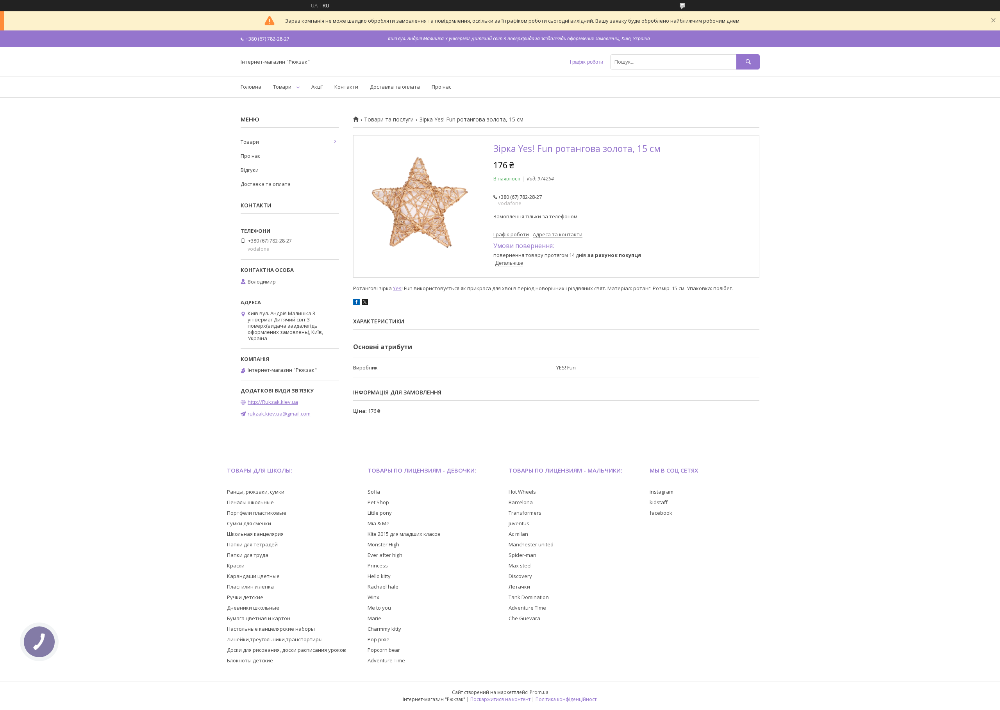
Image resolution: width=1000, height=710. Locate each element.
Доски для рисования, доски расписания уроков (286, 649)
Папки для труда (247, 554)
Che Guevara (524, 618)
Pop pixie (378, 639)
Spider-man (522, 554)
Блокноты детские (250, 660)
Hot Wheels (522, 491)
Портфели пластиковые (256, 512)
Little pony (380, 512)
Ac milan (518, 533)
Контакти (346, 86)
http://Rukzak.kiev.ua (273, 402)
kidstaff (659, 502)
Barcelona (521, 502)
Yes (397, 288)
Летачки (519, 586)
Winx (373, 597)
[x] (365, 303)
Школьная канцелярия (255, 533)
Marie (374, 618)
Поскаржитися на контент (500, 699)
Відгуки (250, 169)
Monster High (383, 544)
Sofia (374, 491)
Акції (317, 86)
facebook (661, 512)
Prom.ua (539, 692)
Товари (282, 86)
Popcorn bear (384, 649)
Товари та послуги (389, 119)
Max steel (520, 565)
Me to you (379, 607)
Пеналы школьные (250, 502)
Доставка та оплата (395, 86)
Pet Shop (378, 502)
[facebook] (356, 303)
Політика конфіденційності (567, 699)
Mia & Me (378, 523)
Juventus (519, 523)
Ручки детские (245, 597)
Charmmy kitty (384, 628)
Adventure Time (386, 660)
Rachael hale (383, 586)
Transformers (525, 512)
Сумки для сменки (249, 523)
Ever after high (385, 554)
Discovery (520, 576)
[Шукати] (748, 62)
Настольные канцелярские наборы (271, 628)
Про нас (441, 86)
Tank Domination (529, 597)
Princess (378, 565)
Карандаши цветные (253, 576)
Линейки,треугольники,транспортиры (275, 639)
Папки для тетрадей (252, 544)
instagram (661, 491)
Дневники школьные (253, 607)
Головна (251, 86)
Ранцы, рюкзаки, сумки (255, 491)
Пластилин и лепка (250, 586)
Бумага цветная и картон (258, 618)
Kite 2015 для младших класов (404, 533)
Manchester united (531, 544)
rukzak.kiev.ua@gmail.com (279, 413)
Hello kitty (379, 576)
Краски (236, 565)
